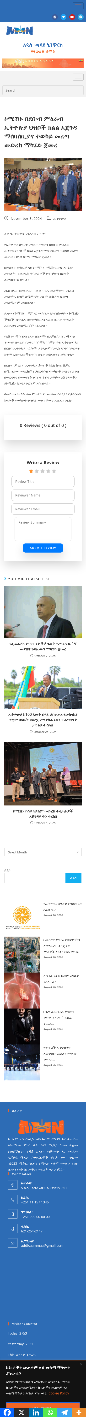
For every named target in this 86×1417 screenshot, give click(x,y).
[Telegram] (81, 17)
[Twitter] (63, 17)
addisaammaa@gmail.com (42, 1245)
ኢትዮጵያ (59, 218)
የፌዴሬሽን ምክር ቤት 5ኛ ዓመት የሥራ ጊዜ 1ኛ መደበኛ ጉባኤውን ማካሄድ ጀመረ (43, 646)
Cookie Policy (58, 1393)
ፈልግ (7, 870)
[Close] (81, 1364)
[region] (43, 1388)
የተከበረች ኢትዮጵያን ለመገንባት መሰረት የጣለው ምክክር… (60, 1053)
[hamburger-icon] (78, 5)
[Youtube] (72, 17)
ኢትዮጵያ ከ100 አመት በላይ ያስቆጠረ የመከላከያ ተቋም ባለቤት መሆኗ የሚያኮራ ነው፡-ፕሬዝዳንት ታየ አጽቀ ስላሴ (43, 720)
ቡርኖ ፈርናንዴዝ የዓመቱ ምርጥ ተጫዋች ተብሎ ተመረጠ (58, 1017)
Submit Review (43, 548)
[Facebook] (55, 17)
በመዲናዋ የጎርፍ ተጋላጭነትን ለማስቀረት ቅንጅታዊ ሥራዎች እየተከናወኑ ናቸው (61, 945)
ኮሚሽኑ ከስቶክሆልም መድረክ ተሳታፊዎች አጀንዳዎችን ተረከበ (43, 813)
